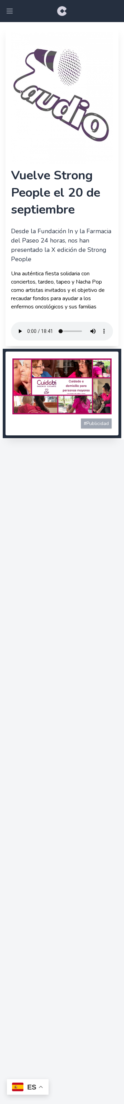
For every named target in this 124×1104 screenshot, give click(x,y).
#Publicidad (96, 423)
